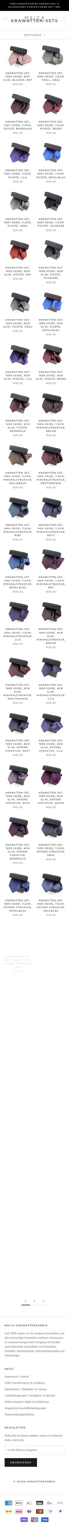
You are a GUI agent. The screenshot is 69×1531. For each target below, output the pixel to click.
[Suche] (57, 18)
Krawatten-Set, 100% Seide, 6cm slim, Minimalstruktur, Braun (51, 636)
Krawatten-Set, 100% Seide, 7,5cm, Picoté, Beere (51, 125)
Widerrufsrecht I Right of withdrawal (27, 1402)
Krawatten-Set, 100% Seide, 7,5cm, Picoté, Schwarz (51, 222)
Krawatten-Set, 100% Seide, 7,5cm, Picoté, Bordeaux (18, 125)
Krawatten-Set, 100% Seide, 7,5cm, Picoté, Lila (18, 174)
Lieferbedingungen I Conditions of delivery (30, 1395)
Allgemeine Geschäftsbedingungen (25, 1408)
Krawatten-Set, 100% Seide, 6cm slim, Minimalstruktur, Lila (51, 692)
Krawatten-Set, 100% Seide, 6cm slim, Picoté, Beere (51, 375)
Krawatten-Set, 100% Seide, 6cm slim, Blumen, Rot (17, 76)
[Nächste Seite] (43, 1301)
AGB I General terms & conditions (25, 1383)
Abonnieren (20, 1462)
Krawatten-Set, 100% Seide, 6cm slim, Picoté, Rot (17, 271)
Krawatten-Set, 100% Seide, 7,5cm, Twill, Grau (51, 76)
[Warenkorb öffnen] (64, 18)
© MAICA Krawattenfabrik (34, 1481)
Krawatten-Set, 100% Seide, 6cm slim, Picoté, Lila (18, 375)
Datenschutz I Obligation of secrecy (26, 1389)
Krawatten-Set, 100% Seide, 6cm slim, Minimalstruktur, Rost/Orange (17, 692)
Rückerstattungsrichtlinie (19, 1414)
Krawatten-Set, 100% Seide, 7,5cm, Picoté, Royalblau (51, 174)
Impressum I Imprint (17, 1376)
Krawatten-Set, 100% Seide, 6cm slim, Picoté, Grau (18, 323)
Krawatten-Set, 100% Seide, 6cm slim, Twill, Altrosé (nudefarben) (51, 1064)
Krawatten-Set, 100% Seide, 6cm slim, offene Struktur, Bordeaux (18, 851)
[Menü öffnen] (5, 18)
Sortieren (33, 35)
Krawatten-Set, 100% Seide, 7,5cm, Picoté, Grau (18, 222)
